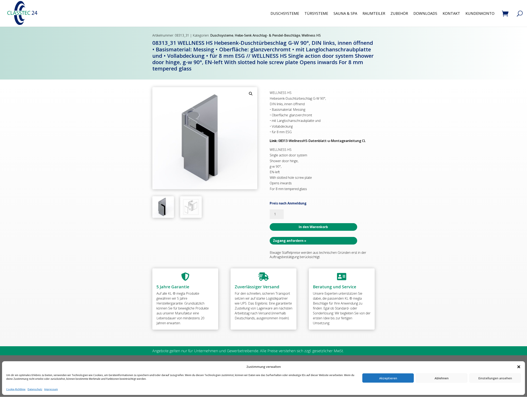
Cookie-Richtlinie (16, 389)
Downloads (425, 14)
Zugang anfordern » (289, 240)
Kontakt (451, 14)
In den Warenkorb (313, 227)
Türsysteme (316, 14)
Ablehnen (442, 378)
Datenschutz (35, 389)
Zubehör (399, 14)
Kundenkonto (479, 14)
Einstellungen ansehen (495, 378)
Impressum (51, 389)
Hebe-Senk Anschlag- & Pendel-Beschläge (267, 35)
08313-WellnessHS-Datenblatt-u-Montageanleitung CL (322, 140)
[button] (519, 367)
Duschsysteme (284, 14)
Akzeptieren (388, 378)
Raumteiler (374, 14)
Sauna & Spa (345, 14)
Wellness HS (311, 35)
